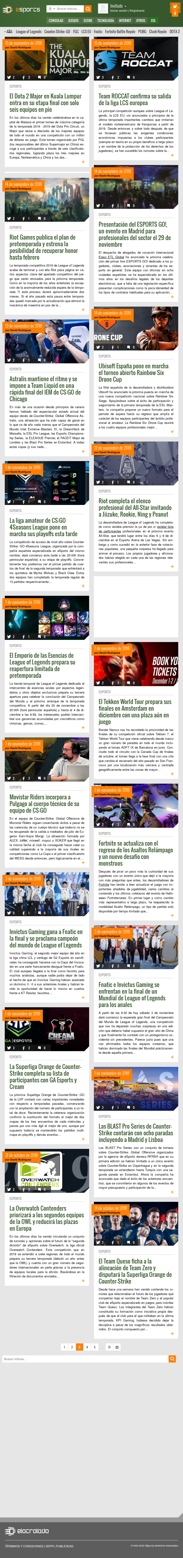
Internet (125, 20)
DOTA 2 (175, 31)
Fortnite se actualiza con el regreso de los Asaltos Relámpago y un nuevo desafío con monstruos (136, 853)
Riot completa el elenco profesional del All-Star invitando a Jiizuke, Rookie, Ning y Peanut (135, 507)
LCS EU (86, 31)
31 (109, 1347)
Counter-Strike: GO (57, 31)
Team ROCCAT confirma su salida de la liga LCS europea (135, 99)
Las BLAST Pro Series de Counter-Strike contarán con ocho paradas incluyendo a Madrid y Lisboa (136, 1132)
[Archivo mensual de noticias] (117, 1347)
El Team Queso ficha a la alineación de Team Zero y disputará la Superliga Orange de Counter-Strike (135, 1271)
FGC (76, 31)
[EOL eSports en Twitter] (168, 6)
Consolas (56, 20)
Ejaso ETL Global (111, 257)
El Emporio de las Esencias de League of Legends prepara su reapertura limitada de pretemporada (42, 665)
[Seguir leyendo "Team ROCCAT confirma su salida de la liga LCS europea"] (172, 155)
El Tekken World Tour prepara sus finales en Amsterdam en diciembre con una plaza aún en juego (135, 711)
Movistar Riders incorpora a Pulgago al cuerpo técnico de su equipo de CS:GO (44, 803)
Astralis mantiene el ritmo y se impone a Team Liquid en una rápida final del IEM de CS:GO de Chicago (45, 388)
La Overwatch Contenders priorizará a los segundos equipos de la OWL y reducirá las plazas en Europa (47, 1218)
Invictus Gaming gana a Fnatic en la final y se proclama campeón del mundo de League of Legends (46, 938)
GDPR (50, 1546)
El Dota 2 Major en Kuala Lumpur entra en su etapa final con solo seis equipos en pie (45, 102)
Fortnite (104, 884)
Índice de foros (8, 31)
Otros (140, 20)
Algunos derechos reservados (161, 1545)
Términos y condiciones (24, 1546)
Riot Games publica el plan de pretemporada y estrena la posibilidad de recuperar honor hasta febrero (44, 247)
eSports (16, 86)
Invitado (116, 5)
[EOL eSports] (23, 7)
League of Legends (28, 31)
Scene (88, 20)
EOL (153, 20)
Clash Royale (158, 31)
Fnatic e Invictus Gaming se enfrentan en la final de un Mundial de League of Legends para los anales (132, 994)
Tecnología (105, 20)
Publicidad (64, 1546)
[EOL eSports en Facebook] (168, 13)
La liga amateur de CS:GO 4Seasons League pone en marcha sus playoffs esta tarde (43, 526)
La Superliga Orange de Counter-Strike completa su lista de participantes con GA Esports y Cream (45, 1076)
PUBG (142, 31)
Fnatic (98, 31)
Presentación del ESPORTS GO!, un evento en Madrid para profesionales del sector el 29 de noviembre (135, 234)
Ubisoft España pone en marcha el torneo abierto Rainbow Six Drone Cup (133, 372)
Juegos (73, 20)
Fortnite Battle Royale (120, 31)
